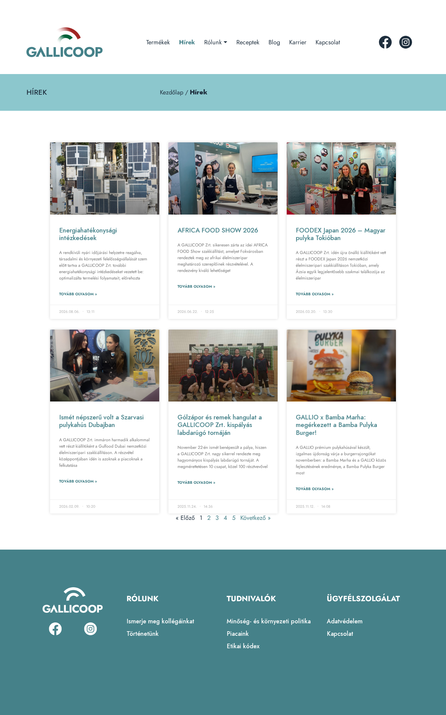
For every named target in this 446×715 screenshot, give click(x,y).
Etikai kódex (243, 646)
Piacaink (238, 633)
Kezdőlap (171, 92)
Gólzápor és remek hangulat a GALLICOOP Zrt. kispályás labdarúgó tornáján (219, 425)
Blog (274, 42)
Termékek (158, 42)
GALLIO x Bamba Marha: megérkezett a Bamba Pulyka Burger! (336, 425)
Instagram (405, 42)
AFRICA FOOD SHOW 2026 (217, 230)
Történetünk (143, 633)
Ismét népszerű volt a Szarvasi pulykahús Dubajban (101, 421)
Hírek (187, 42)
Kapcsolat (328, 42)
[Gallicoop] (64, 42)
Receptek (247, 42)
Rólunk (213, 42)
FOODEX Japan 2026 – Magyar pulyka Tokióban (340, 234)
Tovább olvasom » (78, 294)
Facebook (385, 42)
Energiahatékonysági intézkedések (88, 234)
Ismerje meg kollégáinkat (160, 621)
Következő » (255, 517)
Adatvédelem (345, 621)
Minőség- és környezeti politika (269, 621)
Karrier (297, 42)
